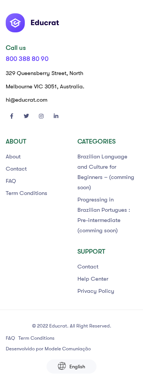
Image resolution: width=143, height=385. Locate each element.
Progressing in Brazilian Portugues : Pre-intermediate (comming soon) (103, 215)
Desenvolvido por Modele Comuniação (48, 348)
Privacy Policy (95, 291)
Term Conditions (26, 193)
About (13, 156)
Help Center (92, 278)
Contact (16, 168)
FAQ (11, 180)
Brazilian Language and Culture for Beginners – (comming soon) (105, 172)
